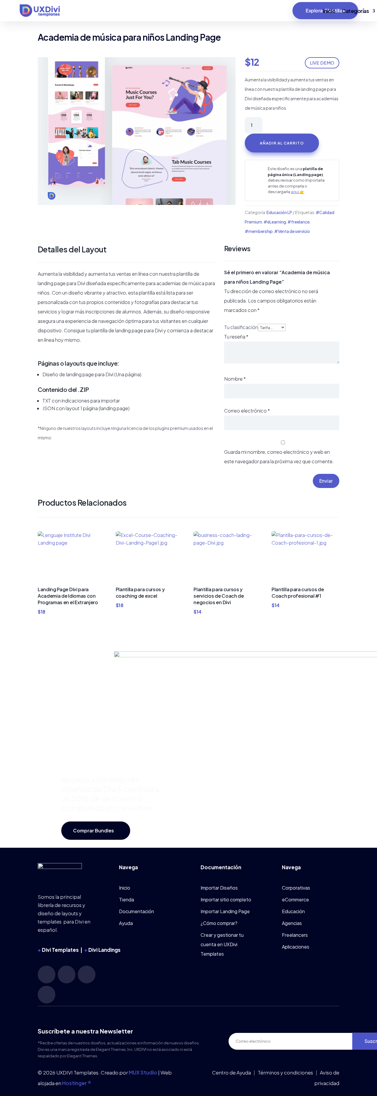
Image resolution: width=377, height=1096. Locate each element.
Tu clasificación (241, 327)
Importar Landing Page (225, 911)
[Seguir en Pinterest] (66, 974)
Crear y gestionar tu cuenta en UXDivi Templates (222, 944)
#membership (259, 231)
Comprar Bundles (93, 830)
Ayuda (126, 923)
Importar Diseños (219, 888)
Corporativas (296, 888)
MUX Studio (143, 1072)
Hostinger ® (76, 1083)
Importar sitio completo (226, 899)
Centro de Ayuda (231, 1072)
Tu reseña (236, 336)
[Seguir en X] (46, 994)
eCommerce (295, 899)
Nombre (235, 379)
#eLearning (275, 221)
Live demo (322, 62)
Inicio (329, 10)
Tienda (126, 899)
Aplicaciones (295, 947)
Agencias (292, 923)
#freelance (298, 221)
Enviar (326, 481)
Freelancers (295, 935)
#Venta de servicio (292, 231)
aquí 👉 (297, 191)
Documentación (136, 911)
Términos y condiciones (285, 1072)
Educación (293, 911)
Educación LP (279, 212)
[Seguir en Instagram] (46, 974)
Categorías (355, 10)
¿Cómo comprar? (219, 923)
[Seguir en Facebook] (86, 974)
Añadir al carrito (282, 143)
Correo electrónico (247, 410)
